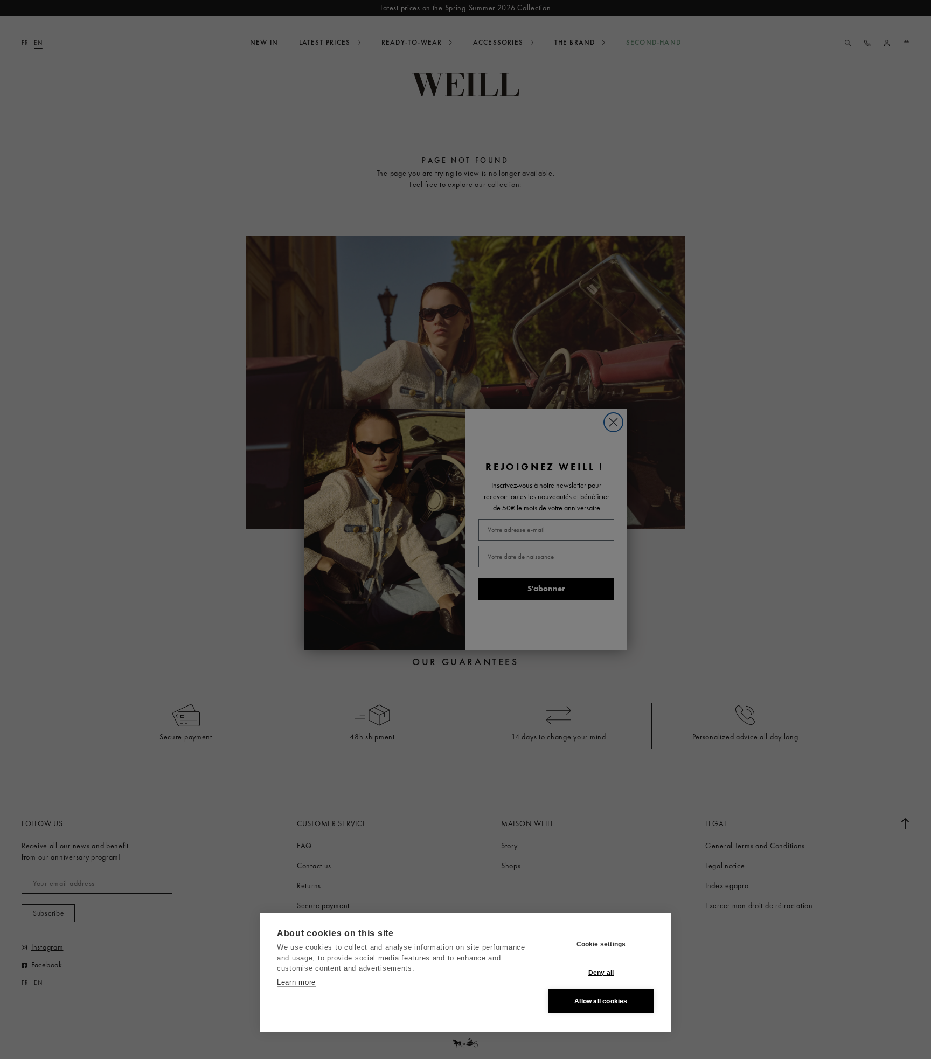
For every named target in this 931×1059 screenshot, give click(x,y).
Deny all (601, 973)
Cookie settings (601, 944)
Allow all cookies (600, 1001)
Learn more (296, 982)
